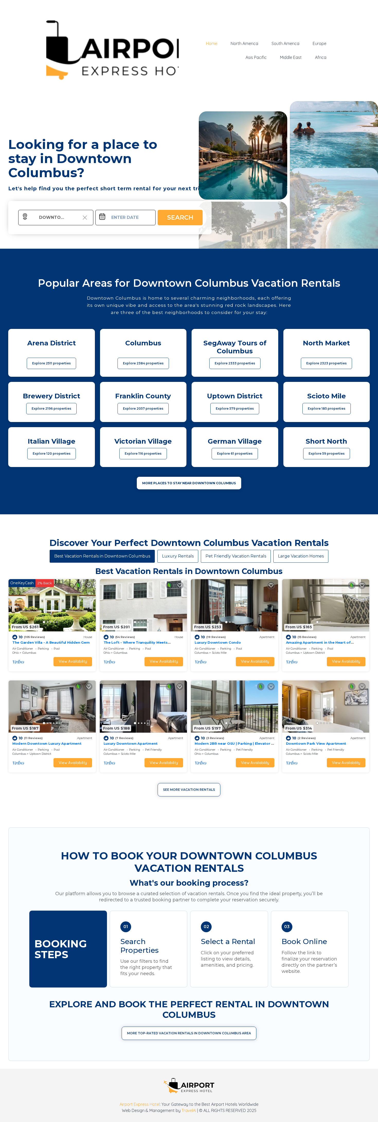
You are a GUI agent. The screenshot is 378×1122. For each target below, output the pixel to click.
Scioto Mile (219, 652)
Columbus (29, 652)
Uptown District (314, 652)
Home (211, 43)
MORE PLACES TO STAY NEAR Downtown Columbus (189, 483)
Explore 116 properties (143, 453)
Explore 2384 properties (143, 363)
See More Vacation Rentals (189, 790)
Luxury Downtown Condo (218, 642)
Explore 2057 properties (143, 408)
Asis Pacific (256, 57)
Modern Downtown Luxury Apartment (47, 743)
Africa (320, 57)
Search (180, 217)
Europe (319, 43)
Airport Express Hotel (140, 1104)
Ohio (15, 652)
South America (285, 43)
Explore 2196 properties (51, 408)
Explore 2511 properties (51, 363)
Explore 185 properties (326, 408)
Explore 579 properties (235, 408)
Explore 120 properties (51, 453)
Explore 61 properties (235, 453)
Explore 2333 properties (235, 363)
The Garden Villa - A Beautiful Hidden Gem (50, 642)
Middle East (291, 57)
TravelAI (189, 1110)
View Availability (73, 661)
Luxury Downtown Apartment (131, 743)
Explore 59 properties (327, 453)
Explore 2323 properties (326, 363)
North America (244, 43)
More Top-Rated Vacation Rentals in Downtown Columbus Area (189, 1033)
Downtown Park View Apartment (316, 743)
